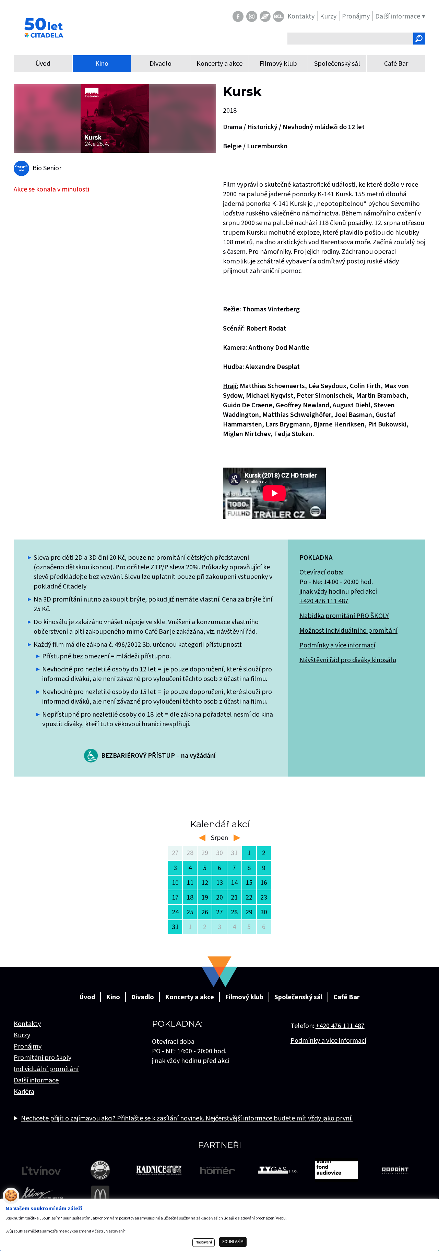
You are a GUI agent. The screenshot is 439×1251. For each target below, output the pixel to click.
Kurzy (22, 1035)
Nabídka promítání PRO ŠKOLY (344, 616)
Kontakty (27, 1024)
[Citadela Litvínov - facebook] (238, 16)
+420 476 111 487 (323, 601)
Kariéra (24, 1092)
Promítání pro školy (42, 1058)
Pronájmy (27, 1046)
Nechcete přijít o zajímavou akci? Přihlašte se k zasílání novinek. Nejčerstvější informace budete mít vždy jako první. (187, 1118)
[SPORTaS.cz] (265, 16)
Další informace (36, 1080)
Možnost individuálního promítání (348, 630)
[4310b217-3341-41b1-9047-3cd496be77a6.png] (115, 118)
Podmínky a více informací (337, 645)
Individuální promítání (46, 1069)
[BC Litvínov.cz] (278, 16)
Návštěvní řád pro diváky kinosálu (347, 660)
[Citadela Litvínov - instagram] (251, 16)
